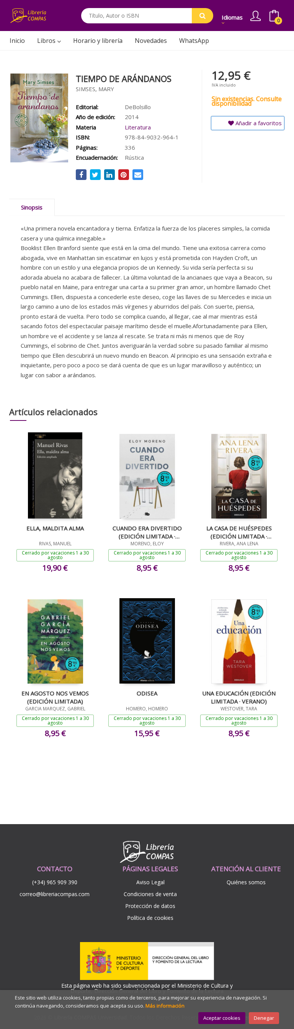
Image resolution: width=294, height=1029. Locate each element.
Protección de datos (150, 906)
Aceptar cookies (221, 1017)
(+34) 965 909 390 (54, 882)
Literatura (138, 127)
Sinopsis (31, 207)
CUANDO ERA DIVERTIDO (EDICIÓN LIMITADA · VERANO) (147, 532)
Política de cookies (150, 917)
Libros (47, 40)
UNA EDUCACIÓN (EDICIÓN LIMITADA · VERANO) (239, 697)
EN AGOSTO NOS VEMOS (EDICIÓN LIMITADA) (55, 697)
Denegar (264, 1017)
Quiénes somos (246, 882)
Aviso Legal (150, 882)
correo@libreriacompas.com (55, 894)
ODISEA (147, 693)
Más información (165, 1005)
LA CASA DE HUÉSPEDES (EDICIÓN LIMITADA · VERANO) (239, 532)
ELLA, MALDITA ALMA (55, 528)
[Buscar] (202, 15)
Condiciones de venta (150, 894)
